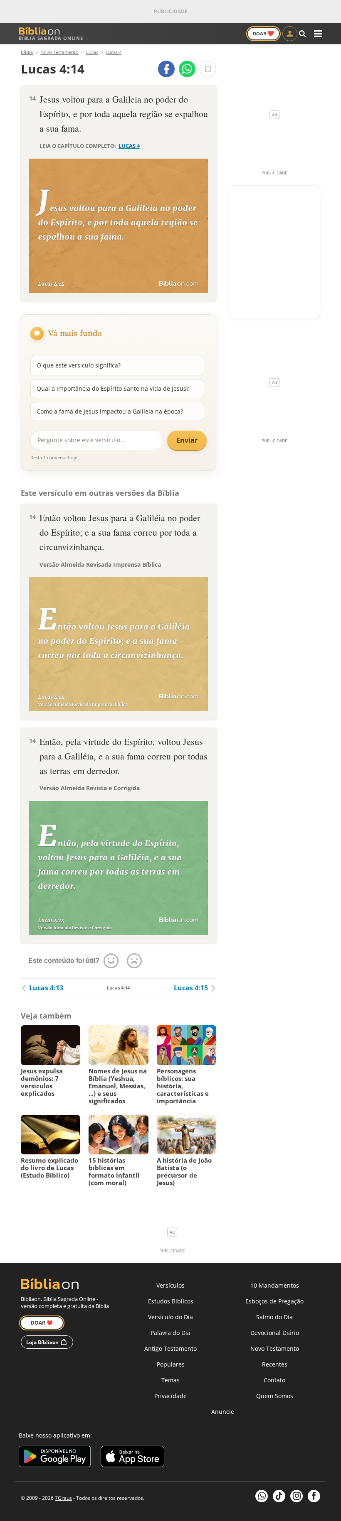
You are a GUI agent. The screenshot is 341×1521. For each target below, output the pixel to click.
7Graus (63, 1497)
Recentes (274, 1364)
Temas (170, 1380)
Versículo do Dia (170, 1317)
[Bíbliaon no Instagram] (296, 1496)
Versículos (170, 1285)
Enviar (187, 440)
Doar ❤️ (42, 1322)
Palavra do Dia (170, 1333)
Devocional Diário (274, 1333)
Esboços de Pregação (274, 1301)
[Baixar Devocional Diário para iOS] (132, 1458)
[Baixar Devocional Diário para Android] (55, 1458)
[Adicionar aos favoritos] (208, 69)
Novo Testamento (274, 1348)
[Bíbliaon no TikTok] (279, 1496)
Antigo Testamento (170, 1348)
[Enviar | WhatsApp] (187, 69)
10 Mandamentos (274, 1285)
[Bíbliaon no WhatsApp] (261, 1496)
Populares (171, 1364)
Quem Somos (274, 1396)
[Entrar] (289, 33)
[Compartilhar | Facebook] (166, 69)
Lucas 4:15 (191, 987)
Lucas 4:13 (46, 987)
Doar (263, 33)
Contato (274, 1380)
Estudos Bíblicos (170, 1301)
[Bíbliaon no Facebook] (314, 1496)
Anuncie (222, 1412)
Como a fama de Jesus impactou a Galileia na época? (110, 411)
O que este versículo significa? (79, 365)
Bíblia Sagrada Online (51, 38)
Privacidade (170, 1396)
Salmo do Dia (274, 1317)
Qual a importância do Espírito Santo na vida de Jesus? (113, 388)
